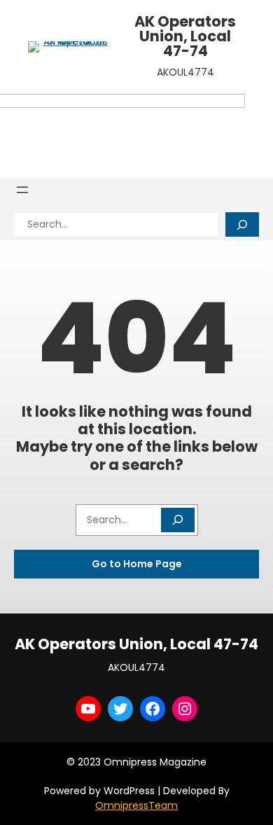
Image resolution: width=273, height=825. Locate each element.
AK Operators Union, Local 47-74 (185, 36)
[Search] (242, 224)
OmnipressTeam (136, 805)
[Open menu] (22, 189)
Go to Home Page (137, 564)
